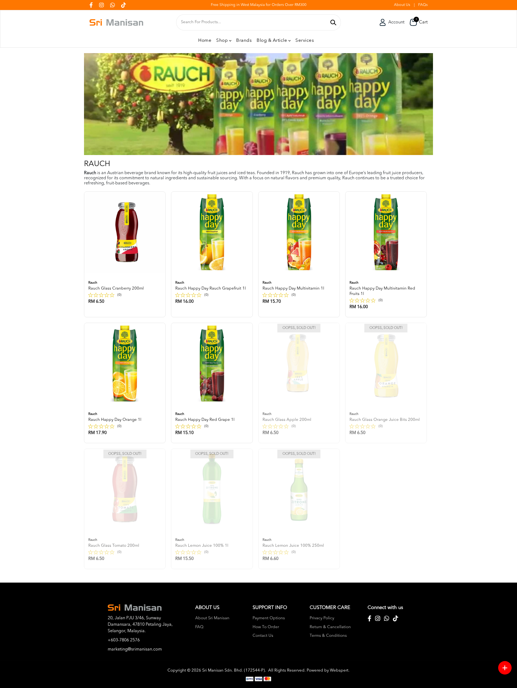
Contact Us (263, 636)
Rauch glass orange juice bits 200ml (385, 417)
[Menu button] (505, 668)
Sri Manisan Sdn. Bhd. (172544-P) (233, 671)
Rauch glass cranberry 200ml (116, 286)
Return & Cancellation (330, 627)
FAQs (423, 5)
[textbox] (253, 22)
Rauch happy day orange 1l (114, 417)
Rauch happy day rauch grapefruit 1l (210, 286)
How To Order (266, 627)
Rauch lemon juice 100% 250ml (293, 543)
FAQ (199, 627)
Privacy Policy (322, 618)
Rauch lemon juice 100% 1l (201, 543)
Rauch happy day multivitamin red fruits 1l (382, 288)
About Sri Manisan (212, 618)
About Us (402, 5)
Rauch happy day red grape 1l (205, 417)
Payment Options (269, 618)
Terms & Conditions (328, 636)
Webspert (339, 671)
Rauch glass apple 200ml (287, 417)
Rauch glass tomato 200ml (113, 543)
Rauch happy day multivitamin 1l (293, 286)
